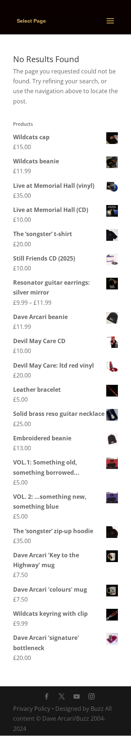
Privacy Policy (31, 709)
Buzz (97, 709)
